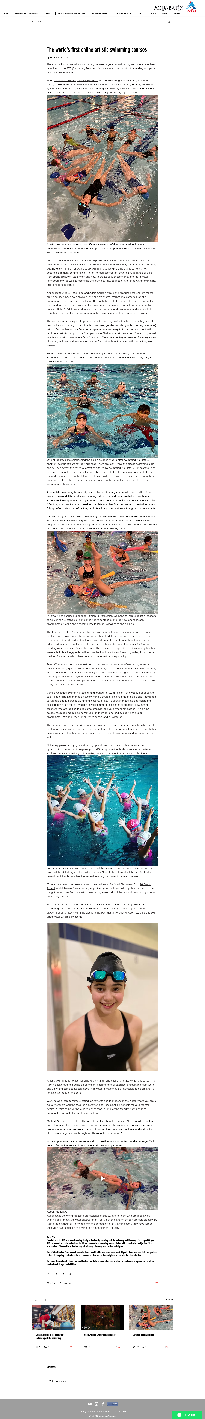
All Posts (37, 21)
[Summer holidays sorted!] (151, 1317)
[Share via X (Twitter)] (55, 1273)
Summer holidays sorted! (143, 1334)
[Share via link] (70, 1273)
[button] (168, 22)
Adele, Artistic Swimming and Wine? (99, 1334)
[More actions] (156, 41)
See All (169, 1299)
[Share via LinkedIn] (63, 1273)
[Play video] (102, 1178)
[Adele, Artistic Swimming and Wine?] (102, 1317)
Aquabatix (112, 1416)
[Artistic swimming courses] (89, 1404)
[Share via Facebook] (48, 1273)
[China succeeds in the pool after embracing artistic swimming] (53, 1317)
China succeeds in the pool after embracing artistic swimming (49, 1336)
